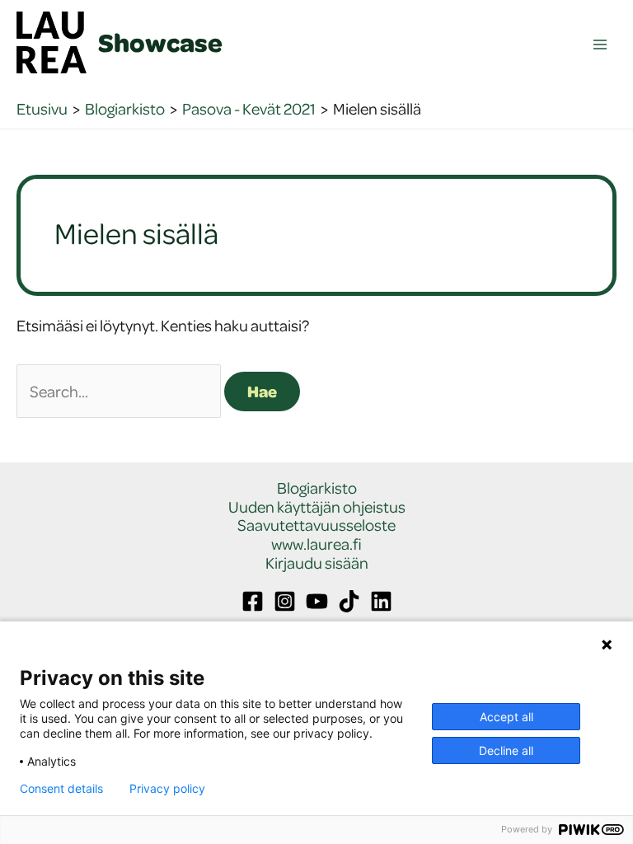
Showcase (160, 42)
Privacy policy (167, 788)
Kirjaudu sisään (316, 563)
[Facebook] (252, 601)
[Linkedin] (381, 601)
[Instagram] (285, 601)
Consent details (61, 788)
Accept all (506, 717)
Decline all (506, 750)
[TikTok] (349, 601)
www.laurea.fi (316, 544)
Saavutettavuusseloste (316, 525)
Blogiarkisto (317, 488)
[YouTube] (317, 601)
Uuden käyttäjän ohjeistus (317, 507)
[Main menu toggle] (600, 45)
